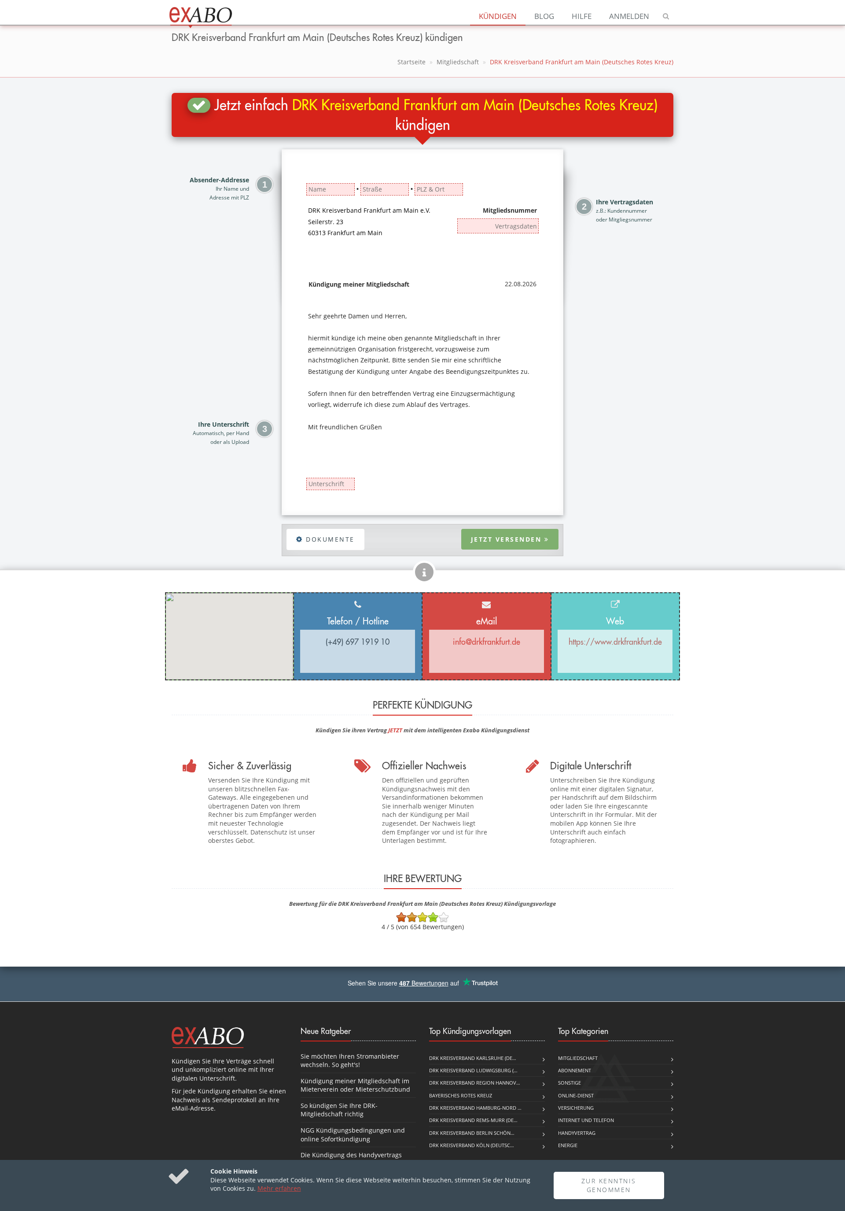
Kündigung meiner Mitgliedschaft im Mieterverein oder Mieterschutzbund (355, 1085)
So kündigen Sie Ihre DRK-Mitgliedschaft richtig (339, 1110)
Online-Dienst (576, 1095)
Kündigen (498, 16)
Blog (544, 16)
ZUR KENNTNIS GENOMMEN (608, 1185)
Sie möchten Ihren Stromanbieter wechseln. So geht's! (350, 1060)
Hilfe (582, 16)
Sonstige (569, 1082)
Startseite (411, 62)
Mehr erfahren (279, 1188)
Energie (567, 1145)
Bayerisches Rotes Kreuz (460, 1095)
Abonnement (574, 1070)
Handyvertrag (576, 1133)
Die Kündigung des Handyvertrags (351, 1155)
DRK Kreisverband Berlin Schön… (471, 1133)
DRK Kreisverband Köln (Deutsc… (471, 1145)
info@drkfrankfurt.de (486, 642)
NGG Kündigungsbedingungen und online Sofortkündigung (353, 1134)
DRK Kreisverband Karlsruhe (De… (472, 1058)
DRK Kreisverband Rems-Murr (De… (473, 1120)
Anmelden (629, 16)
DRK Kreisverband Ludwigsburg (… (473, 1070)
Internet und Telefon (586, 1120)
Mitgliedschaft (458, 62)
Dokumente (329, 539)
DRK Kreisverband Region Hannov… (474, 1082)
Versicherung (576, 1107)
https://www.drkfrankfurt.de (615, 642)
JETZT (395, 730)
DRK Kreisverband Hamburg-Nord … (475, 1107)
